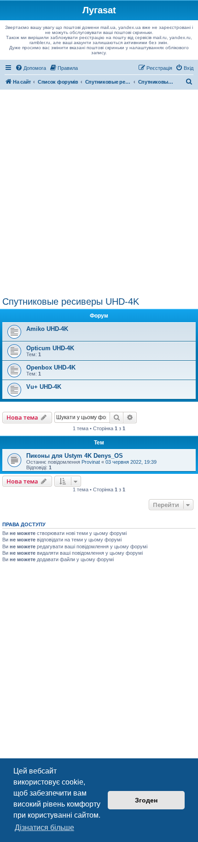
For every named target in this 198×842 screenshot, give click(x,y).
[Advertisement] (99, 193)
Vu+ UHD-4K (43, 386)
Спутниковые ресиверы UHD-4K (70, 301)
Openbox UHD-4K (51, 367)
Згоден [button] (146, 800)
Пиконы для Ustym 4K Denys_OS (74, 455)
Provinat (91, 462)
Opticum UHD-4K (50, 348)
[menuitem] (30, 68)
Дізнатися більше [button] (44, 827)
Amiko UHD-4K (47, 328)
